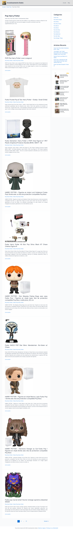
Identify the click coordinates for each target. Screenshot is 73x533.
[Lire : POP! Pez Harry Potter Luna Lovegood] (18, 42)
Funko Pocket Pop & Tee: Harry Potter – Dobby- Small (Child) (26, 100)
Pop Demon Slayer (58, 19)
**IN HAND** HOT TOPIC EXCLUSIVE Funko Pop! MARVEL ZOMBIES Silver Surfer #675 (61, 53)
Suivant (46, 521)
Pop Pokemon (57, 31)
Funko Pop (56, 17)
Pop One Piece (57, 29)
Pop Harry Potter (8, 60)
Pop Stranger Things (58, 38)
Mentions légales (42, 528)
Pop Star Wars (57, 36)
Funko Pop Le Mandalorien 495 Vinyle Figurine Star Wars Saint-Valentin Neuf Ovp (60, 61)
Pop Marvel (56, 25)
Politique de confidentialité (52, 528)
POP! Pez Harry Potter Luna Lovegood (18, 58)
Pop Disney (56, 21)
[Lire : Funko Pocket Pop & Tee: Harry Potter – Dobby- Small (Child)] (17, 87)
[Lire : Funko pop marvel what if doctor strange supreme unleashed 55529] (13, 484)
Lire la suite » (8, 70)
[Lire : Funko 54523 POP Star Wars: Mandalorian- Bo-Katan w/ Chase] (11, 331)
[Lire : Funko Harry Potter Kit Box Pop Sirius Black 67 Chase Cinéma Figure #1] (17, 227)
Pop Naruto (56, 27)
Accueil (64, 2)
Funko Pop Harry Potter (18, 60)
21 (26, 521)
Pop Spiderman (57, 34)
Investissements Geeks (15, 3)
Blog (69, 2)
